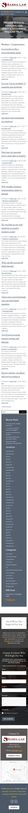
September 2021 (10, 454)
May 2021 (8, 459)
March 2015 (9, 538)
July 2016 (8, 508)
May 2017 (8, 489)
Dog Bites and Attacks (11, 564)
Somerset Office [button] (14, 756)
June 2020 (8, 475)
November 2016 (10, 502)
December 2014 (10, 543)
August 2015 (9, 529)
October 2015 (9, 527)
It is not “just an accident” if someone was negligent (12, 429)
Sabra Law (13, 57)
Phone (4, 678)
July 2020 (8, 473)
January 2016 (9, 521)
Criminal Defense (10, 559)
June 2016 (8, 511)
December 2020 (10, 467)
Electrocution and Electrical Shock (14, 570)
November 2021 (10, 451)
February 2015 (9, 540)
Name (4, 669)
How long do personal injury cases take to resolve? (12, 438)
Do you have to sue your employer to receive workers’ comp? (12, 228)
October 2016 (9, 505)
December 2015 (10, 524)
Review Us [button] (14, 807)
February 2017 (9, 497)
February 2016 (9, 519)
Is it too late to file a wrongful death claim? (13, 424)
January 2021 (9, 465)
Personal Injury (6, 94)
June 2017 (8, 486)
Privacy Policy (21, 791)
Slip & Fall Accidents (11, 581)
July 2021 (8, 456)
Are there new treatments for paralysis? (13, 433)
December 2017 (10, 481)
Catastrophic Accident (11, 556)
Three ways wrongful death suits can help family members (13, 301)
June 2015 (8, 535)
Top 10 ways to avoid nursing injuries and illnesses (10, 338)
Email (4, 686)
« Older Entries (6, 406)
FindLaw (14, 797)
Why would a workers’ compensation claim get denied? (11, 190)
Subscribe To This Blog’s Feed (14, 595)
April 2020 (8, 478)
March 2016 (9, 516)
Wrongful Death (8, 60)
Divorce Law (9, 562)
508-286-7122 (8, 12)
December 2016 (10, 500)
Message (4, 695)
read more (4, 79)
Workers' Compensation (10, 201)
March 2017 (9, 494)
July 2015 (8, 532)
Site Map (13, 791)
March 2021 (9, 462)
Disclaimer (5, 709)
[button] (26, 12)
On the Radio (9, 575)
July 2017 (8, 483)
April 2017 (8, 492)
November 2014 (10, 546)
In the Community (10, 573)
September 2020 (10, 470)
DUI (2, 383)
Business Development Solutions (13, 794)
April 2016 (8, 513)
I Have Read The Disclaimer (11, 713)
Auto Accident (9, 554)
